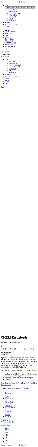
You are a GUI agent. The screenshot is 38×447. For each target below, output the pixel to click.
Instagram (8, 416)
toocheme (9, 420)
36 (6, 349)
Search (7, 37)
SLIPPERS (8, 22)
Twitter (7, 413)
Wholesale (8, 44)
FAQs (11, 19)
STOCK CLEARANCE (13, 24)
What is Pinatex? (14, 15)
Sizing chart (13, 20)
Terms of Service (10, 43)
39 (19, 349)
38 (15, 349)
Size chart (8, 33)
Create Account (10, 31)
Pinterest (7, 415)
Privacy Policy (9, 41)
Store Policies (9, 39)
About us (12, 9)
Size (2, 346)
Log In (7, 30)
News (7, 26)
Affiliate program (10, 46)
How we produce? (15, 13)
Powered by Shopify (7, 422)
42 (33, 349)
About (7, 5)
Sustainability (13, 11)
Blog (6, 35)
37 (10, 349)
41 (28, 349)
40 (24, 349)
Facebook (8, 411)
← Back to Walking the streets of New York (15, 388)
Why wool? (12, 17)
